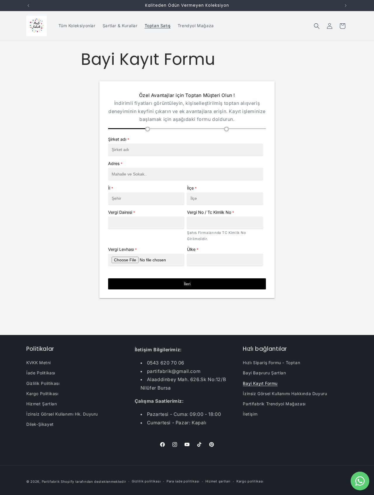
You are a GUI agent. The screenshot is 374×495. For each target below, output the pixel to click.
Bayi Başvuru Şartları (264, 372)
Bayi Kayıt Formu (260, 383)
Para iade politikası (183, 481)
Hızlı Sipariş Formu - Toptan (271, 362)
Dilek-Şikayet (40, 424)
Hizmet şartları (218, 481)
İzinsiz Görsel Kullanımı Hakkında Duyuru (285, 393)
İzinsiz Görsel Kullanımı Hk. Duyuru (62, 413)
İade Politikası (40, 372)
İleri (187, 284)
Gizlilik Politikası (42, 383)
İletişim (250, 413)
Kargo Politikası (42, 393)
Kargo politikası (250, 481)
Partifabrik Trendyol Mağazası (274, 403)
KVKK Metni (38, 362)
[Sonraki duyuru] (345, 5)
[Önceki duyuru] (28, 5)
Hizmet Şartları (41, 403)
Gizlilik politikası (146, 481)
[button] (316, 26)
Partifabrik (51, 482)
